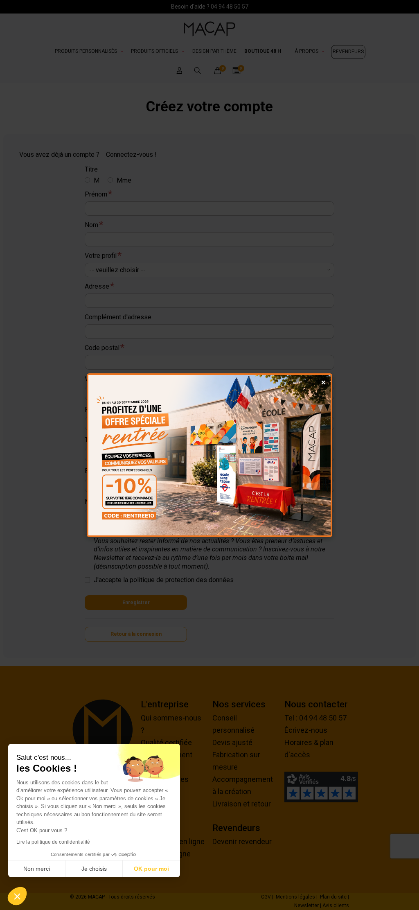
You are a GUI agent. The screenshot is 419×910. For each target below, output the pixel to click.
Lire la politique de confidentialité (53, 842)
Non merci (36, 868)
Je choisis (94, 868)
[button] (17, 896)
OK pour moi (151, 868)
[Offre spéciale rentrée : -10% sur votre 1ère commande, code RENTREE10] (209, 455)
